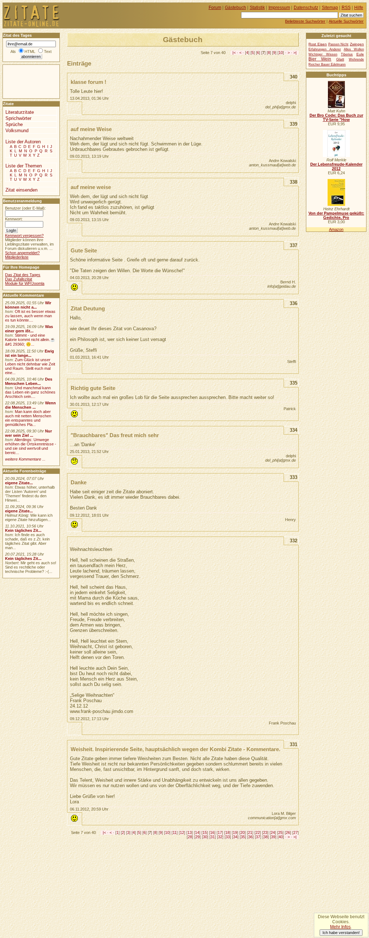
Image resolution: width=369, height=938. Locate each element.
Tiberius (347, 54)
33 (228, 837)
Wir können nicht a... (28, 305)
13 (189, 832)
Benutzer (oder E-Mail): (25, 208)
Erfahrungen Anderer (324, 49)
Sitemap (330, 7)
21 (250, 832)
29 (197, 837)
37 (258, 837)
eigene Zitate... (19, 483)
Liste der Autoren (23, 141)
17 (220, 832)
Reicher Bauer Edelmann (327, 64)
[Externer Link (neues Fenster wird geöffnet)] (336, 106)
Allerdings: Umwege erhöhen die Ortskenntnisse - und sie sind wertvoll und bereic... (30, 446)
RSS (346, 7)
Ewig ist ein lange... (29, 353)
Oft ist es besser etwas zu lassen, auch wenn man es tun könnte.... (30, 315)
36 (250, 837)
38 (265, 837)
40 (281, 837)
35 (243, 837)
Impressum (279, 7)
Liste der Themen (23, 166)
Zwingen (357, 44)
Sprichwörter (18, 118)
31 (212, 837)
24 (273, 832)
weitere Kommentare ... (25, 459)
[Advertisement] (24, 81)
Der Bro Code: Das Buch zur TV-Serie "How (336, 117)
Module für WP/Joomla (24, 283)
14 (197, 832)
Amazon (336, 229)
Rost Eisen (317, 44)
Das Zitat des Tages (22, 275)
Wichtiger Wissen (322, 54)
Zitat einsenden (21, 190)
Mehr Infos (340, 926)
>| (295, 52)
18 (227, 832)
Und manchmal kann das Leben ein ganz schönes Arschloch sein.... (30, 392)
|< (234, 52)
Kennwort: (14, 219)
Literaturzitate (19, 112)
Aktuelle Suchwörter (346, 21)
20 (242, 832)
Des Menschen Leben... (28, 381)
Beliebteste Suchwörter (305, 21)
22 (257, 832)
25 (280, 832)
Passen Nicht (338, 44)
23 (265, 832)
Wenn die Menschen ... (30, 405)
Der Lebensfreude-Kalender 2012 (336, 166)
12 (182, 832)
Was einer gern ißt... (29, 328)
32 (220, 837)
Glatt (340, 59)
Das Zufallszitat (18, 279)
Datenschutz (306, 7)
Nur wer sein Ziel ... (28, 433)
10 (281, 52)
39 (273, 837)
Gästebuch (235, 7)
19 (235, 832)
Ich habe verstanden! (341, 932)
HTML (30, 51)
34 (235, 837)
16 (212, 832)
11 (175, 832)
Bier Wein (319, 59)
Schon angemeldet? (22, 253)
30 (205, 837)
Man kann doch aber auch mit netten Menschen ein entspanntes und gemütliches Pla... (28, 418)
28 (190, 837)
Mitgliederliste (16, 257)
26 (288, 832)
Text (48, 51)
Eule (360, 54)
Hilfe (358, 7)
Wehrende (356, 59)
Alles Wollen (354, 49)
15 (205, 832)
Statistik (257, 7)
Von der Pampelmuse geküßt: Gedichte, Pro (336, 215)
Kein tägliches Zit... (23, 530)
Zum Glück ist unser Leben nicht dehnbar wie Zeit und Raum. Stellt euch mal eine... (30, 366)
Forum (215, 7)
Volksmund (16, 130)
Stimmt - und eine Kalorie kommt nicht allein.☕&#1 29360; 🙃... (30, 339)
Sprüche (14, 124)
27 (295, 832)
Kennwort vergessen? (24, 235)
